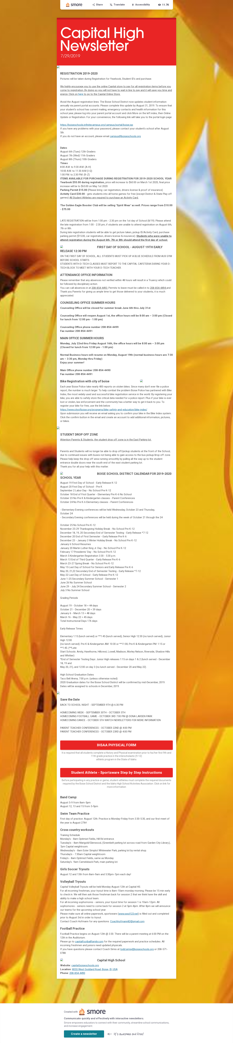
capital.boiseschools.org (85, 965)
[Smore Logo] (74, 5)
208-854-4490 (77, 973)
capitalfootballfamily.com (89, 941)
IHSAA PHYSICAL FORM (116, 745)
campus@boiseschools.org (125, 136)
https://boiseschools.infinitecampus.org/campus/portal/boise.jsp (96, 124)
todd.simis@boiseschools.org (137, 949)
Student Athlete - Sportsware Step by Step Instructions (116, 772)
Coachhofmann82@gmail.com (127, 921)
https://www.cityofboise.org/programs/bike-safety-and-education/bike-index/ (103, 409)
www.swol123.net (128, 913)
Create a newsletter (84, 1033)
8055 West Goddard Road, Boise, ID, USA (95, 969)
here (80, 94)
